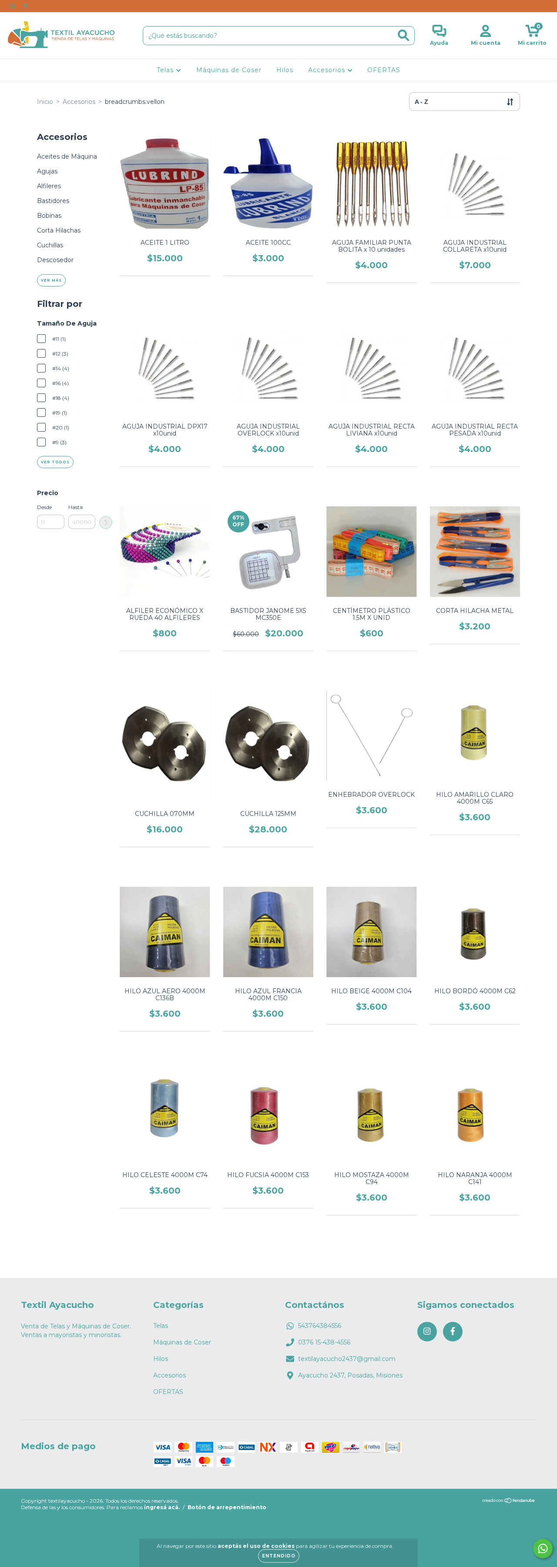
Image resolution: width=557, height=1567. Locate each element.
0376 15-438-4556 (324, 1342)
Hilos (284, 70)
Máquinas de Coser (229, 70)
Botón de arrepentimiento (227, 1507)
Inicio (45, 102)
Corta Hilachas (59, 230)
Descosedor (55, 260)
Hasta (75, 507)
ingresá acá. (162, 1507)
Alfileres (49, 186)
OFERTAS (383, 70)
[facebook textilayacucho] (25, 6)
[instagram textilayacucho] (13, 6)
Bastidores (53, 201)
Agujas (47, 171)
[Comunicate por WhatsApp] (543, 1548)
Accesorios (327, 70)
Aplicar (105, 522)
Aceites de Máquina (67, 156)
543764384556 (319, 1326)
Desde (44, 507)
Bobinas (49, 216)
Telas (166, 70)
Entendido (278, 1556)
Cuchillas (50, 245)
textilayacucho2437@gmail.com (347, 1359)
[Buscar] (403, 35)
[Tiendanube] (509, 1501)
